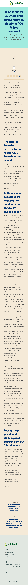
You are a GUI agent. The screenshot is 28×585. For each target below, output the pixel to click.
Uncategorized (14, 35)
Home (5, 35)
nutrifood (14, 72)
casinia (20, 166)
